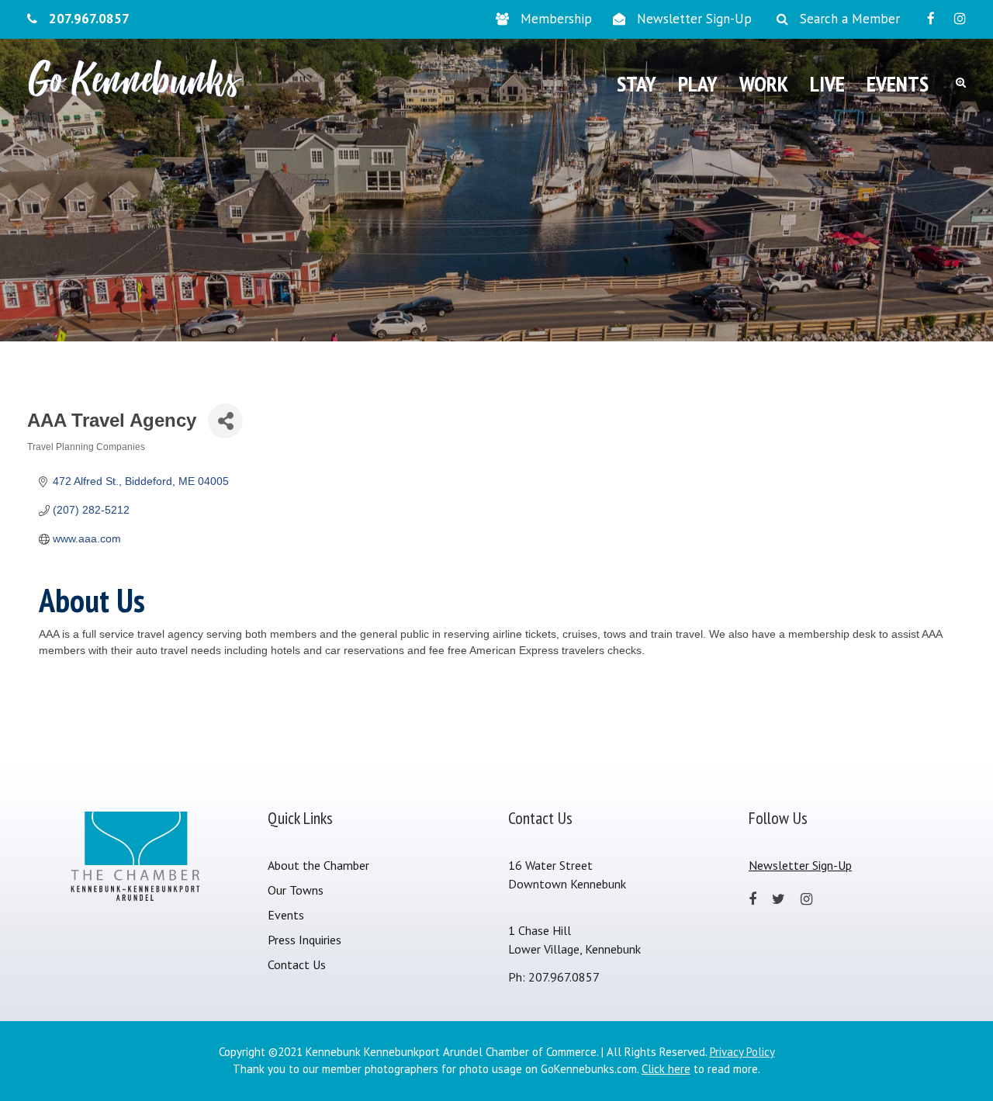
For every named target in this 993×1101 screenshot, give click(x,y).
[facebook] (931, 18)
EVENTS (898, 83)
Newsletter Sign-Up (694, 18)
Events (286, 915)
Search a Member (850, 18)
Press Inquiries (304, 939)
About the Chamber (318, 865)
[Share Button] (225, 420)
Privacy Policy (742, 1051)
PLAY (698, 83)
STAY (636, 83)
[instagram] (960, 18)
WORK (763, 83)
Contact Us (297, 964)
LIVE (827, 83)
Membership (556, 18)
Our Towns (296, 890)
